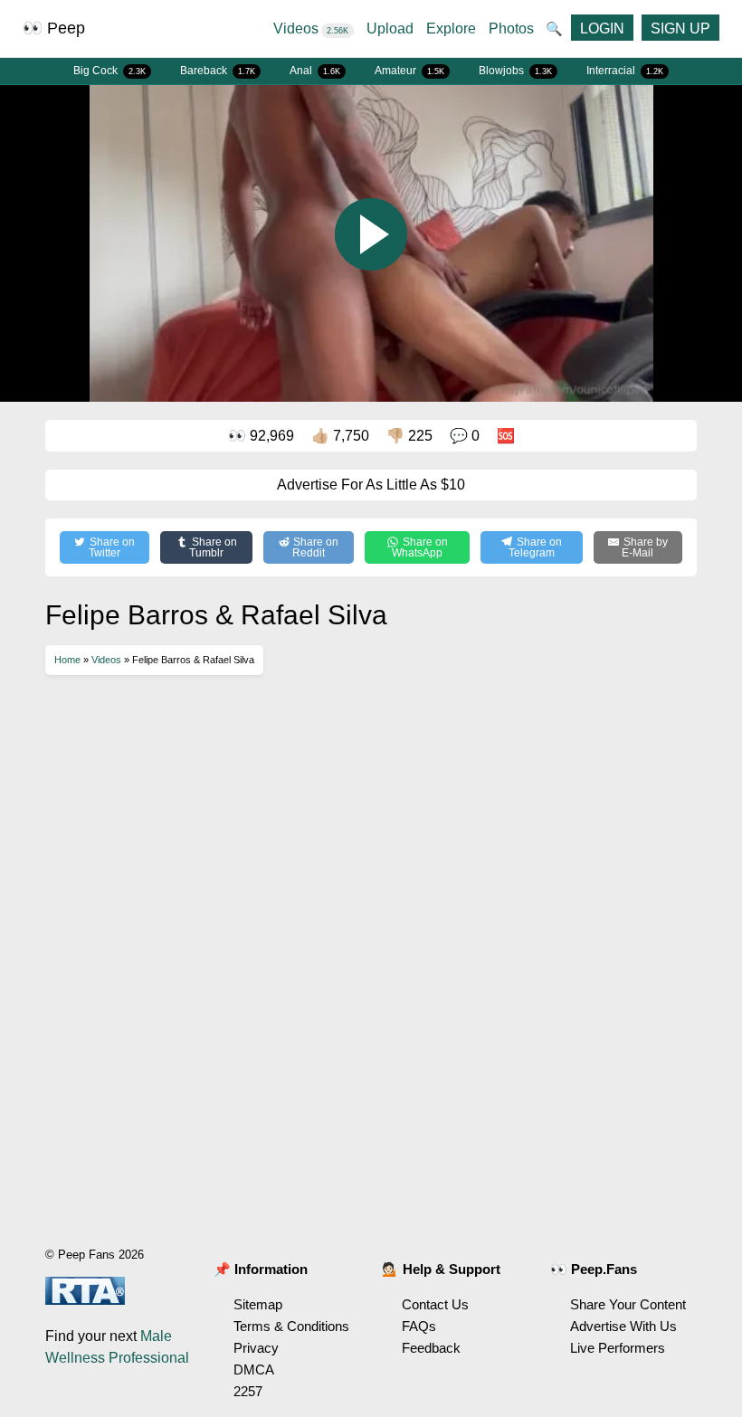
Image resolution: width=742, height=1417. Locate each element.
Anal (315, 70)
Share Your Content (628, 1304)
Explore (451, 28)
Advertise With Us (623, 1326)
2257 (247, 1391)
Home (67, 659)
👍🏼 (340, 435)
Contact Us (435, 1304)
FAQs (419, 1326)
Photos (511, 28)
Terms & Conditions (291, 1326)
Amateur (409, 70)
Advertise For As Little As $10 (371, 484)
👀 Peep (54, 28)
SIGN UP (680, 28)
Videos (310, 28)
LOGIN (602, 28)
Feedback (431, 1347)
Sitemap (257, 1304)
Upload (390, 28)
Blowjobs (515, 70)
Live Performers (617, 1347)
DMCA (253, 1369)
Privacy (256, 1347)
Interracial (624, 70)
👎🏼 (409, 435)
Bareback (217, 70)
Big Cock (109, 70)
